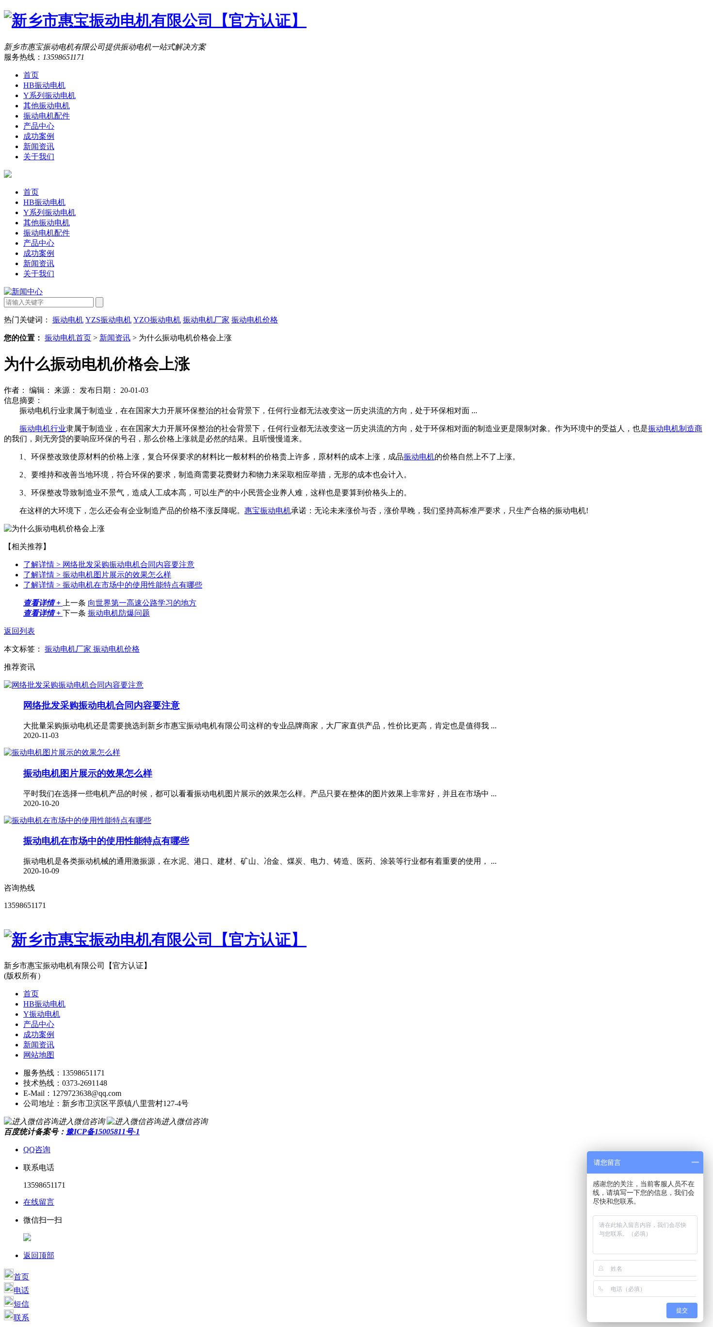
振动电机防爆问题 (119, 613)
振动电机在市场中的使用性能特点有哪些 (112, 585)
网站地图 (38, 1055)
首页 (31, 75)
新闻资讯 (38, 146)
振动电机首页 (68, 338)
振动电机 (67, 320)
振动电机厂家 (206, 320)
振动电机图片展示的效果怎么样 (97, 575)
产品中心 (38, 126)
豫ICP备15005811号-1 (103, 1131)
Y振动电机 (41, 1014)
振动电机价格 (254, 320)
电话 (21, 1290)
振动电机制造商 (675, 428)
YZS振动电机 (108, 320)
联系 (21, 1317)
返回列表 (19, 631)
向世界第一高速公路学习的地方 (142, 603)
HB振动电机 (44, 85)
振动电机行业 (42, 428)
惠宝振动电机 (267, 510)
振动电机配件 (46, 116)
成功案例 (38, 136)
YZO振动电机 (157, 320)
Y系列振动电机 (49, 95)
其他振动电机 (46, 105)
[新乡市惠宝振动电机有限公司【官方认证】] (155, 20)
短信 (21, 1304)
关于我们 (38, 156)
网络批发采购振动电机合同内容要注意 (108, 564)
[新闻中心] (23, 291)
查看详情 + (43, 603)
